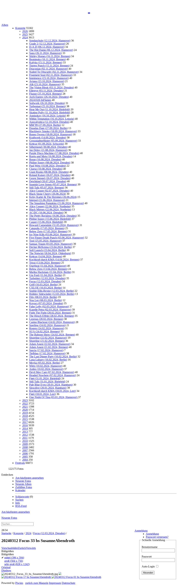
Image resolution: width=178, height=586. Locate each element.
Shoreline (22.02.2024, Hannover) (48, 337)
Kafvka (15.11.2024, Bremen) (45, 62)
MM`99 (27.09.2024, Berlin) (45, 125)
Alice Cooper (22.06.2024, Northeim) (50, 206)
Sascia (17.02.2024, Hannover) (46, 350)
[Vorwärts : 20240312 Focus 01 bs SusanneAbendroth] (76, 577)
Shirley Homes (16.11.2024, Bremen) (49, 56)
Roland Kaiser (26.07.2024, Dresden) (50, 175)
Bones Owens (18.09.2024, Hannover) (50, 134)
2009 (25, 444)
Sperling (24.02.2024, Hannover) (47, 325)
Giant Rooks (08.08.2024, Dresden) (49, 171)
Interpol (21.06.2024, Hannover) (47, 200)
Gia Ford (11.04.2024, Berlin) (45, 275)
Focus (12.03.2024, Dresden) (45, 281)
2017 (25, 422)
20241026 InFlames (40, 100)
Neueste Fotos (23, 480)
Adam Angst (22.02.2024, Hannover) (49, 344)
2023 (25, 400)
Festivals (20, 462)
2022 (25, 403)
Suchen (19, 499)
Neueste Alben (23, 484)
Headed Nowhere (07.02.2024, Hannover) (52, 375)
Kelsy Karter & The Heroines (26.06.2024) (53, 197)
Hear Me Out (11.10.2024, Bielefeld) (49, 109)
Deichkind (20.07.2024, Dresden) (47, 181)
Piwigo (19, 582)
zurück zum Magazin (36, 582)
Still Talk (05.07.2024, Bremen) (46, 187)
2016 (25, 425)
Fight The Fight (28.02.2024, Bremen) (50, 312)
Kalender (20, 490)
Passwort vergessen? (157, 536)
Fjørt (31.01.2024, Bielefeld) (45, 378)
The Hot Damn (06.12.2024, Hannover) (51, 49)
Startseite (6, 533)
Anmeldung (141, 530)
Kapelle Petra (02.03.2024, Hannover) (50, 309)
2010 (25, 441)
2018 (25, 415)
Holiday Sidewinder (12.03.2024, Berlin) (51, 293)
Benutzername (149, 547)
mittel (14, 557)
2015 (25, 419)
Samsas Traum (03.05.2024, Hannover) (50, 243)
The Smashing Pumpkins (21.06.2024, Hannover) (56, 203)
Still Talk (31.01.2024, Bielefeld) (47, 381)
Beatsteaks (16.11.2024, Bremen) (47, 59)
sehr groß (17, 564)
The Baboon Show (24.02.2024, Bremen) (52, 334)
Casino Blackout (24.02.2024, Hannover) (52, 322)
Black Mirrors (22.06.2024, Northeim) (50, 209)
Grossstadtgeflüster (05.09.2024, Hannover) (53, 140)
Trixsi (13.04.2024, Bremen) (44, 262)
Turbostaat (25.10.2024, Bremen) (47, 106)
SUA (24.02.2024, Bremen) (44, 331)
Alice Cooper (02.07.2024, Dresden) (49, 190)
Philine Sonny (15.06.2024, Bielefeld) (50, 218)
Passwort (147, 556)
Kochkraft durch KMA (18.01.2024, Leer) (52, 390)
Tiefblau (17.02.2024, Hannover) (47, 353)
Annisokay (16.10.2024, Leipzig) (47, 115)
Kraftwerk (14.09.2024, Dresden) (47, 137)
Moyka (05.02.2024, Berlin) (44, 362)
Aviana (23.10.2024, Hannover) (46, 81)
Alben (4, 24)
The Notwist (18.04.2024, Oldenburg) (50, 253)
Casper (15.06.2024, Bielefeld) (46, 222)
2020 (25, 409)
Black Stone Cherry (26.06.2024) (47, 193)
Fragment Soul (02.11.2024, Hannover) (50, 75)
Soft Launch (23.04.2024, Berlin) (47, 250)
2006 (25, 453)
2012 (25, 434)
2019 (25, 412)
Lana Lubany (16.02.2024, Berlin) (48, 359)
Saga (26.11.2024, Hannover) (45, 53)
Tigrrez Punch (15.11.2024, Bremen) (49, 65)
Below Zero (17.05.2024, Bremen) (48, 231)
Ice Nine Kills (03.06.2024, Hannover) (50, 234)
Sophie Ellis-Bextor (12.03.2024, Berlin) (51, 290)
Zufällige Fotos (23, 487)
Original (5, 567)
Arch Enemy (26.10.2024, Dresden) (49, 96)
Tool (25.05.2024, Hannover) (45, 240)
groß (13, 560)
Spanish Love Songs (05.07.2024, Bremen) (53, 184)
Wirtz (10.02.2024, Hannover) (45, 365)
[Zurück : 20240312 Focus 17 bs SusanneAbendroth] (26, 577)
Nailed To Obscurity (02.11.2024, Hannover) (54, 71)
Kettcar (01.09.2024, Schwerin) (46, 143)
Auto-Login (148, 566)
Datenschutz (68, 582)
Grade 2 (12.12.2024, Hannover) (47, 43)
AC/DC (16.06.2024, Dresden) (46, 212)
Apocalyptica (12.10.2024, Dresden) (49, 121)
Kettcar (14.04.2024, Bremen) (45, 256)
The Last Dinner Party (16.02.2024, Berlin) (53, 356)
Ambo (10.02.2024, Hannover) (46, 369)
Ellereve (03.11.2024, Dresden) (46, 90)
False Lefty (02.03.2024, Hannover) (49, 306)
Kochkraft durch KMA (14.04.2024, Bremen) (54, 259)
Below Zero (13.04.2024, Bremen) (48, 268)
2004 (25, 459)
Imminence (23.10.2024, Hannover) (49, 78)
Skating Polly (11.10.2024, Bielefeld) (49, 112)
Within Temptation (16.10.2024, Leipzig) (51, 118)
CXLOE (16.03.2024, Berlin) (45, 287)
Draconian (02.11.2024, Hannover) (48, 68)
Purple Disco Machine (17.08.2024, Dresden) (54, 153)
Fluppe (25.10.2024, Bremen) (45, 93)
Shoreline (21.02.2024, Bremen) (47, 340)
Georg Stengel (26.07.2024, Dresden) (50, 178)
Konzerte (20, 28)
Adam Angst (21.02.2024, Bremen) (48, 347)
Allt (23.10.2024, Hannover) (45, 84)
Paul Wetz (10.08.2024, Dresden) (47, 165)
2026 (25, 31)
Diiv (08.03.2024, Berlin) (43, 297)
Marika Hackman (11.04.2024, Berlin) (50, 272)
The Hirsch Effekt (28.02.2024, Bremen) (51, 315)
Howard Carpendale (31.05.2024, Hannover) (54, 225)
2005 (25, 456)
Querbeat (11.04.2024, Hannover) (47, 265)
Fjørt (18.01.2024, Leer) (42, 394)
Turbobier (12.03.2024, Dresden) (47, 278)
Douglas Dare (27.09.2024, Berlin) (48, 128)
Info (17, 502)
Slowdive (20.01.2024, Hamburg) (47, 387)
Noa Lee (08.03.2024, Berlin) (45, 300)
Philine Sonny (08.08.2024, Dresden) (49, 162)
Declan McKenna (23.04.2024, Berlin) (50, 247)
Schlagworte (22, 496)
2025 (25, 34)
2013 (25, 431)
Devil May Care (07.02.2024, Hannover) (51, 372)
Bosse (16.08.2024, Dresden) (45, 159)
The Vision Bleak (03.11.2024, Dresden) (51, 87)
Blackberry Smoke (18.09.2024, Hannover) (53, 131)
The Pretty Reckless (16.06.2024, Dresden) (53, 215)
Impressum (55, 582)
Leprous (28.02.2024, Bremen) (46, 319)
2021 (25, 406)
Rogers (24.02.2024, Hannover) (46, 328)
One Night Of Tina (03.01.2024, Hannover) (53, 397)
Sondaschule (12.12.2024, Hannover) (49, 40)
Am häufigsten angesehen (29, 477)
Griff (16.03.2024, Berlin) (43, 284)
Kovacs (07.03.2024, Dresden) (46, 303)
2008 (25, 447)
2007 (25, 450)
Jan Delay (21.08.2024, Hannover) (48, 150)
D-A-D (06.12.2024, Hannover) (46, 46)
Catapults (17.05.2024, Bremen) (46, 228)
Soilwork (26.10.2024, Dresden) (47, 103)
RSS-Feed (21, 505)
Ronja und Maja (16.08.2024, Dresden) (50, 156)
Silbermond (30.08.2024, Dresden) (48, 146)
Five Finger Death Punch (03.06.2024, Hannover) (56, 237)
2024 (25, 37)
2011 (25, 437)
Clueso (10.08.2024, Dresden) (45, 168)
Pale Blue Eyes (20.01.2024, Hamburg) (51, 384)
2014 (25, 428)
